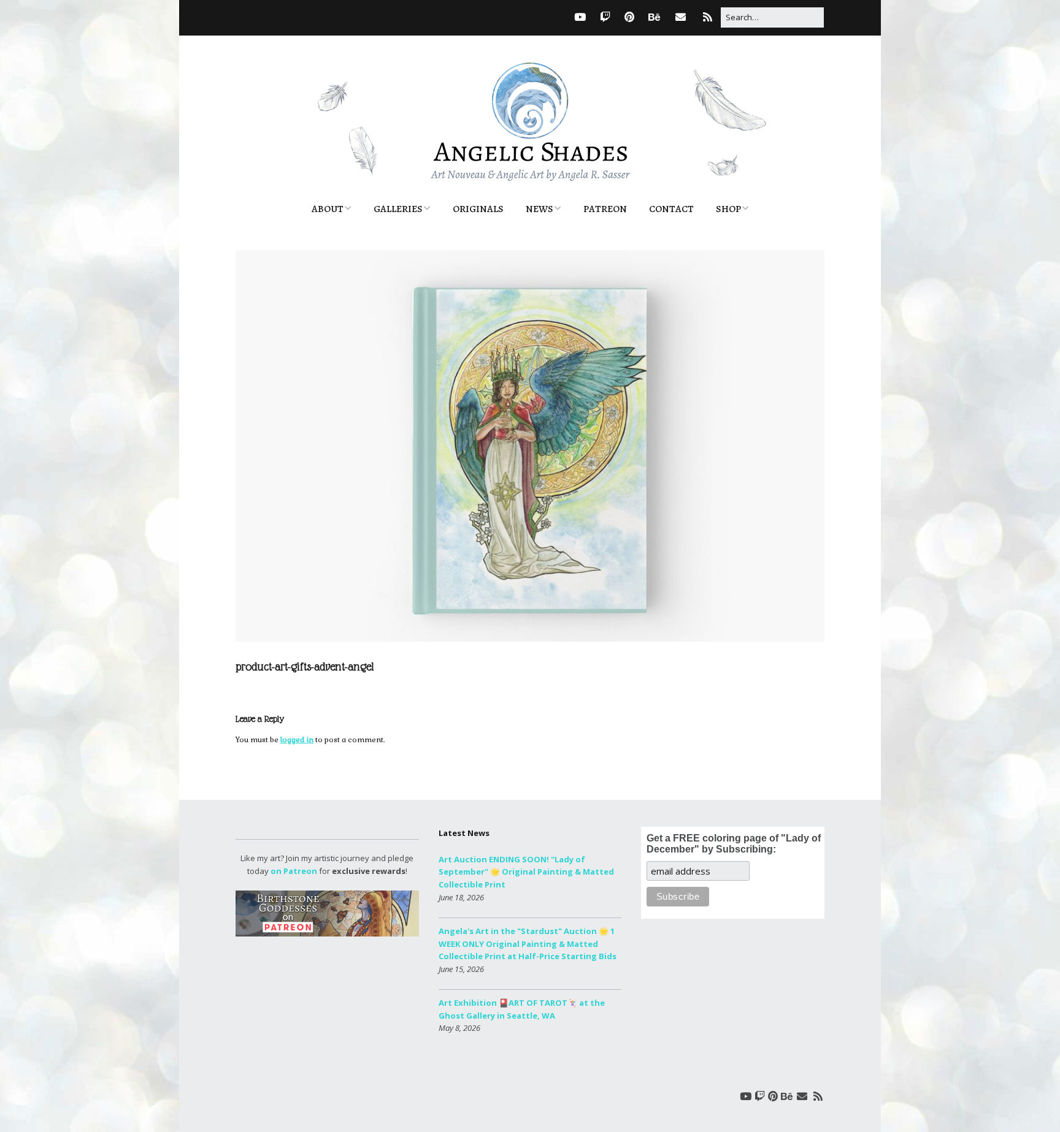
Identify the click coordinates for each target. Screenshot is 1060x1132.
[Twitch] (605, 17)
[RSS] (707, 17)
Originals (478, 209)
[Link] (556, 17)
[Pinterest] (629, 17)
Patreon (605, 209)
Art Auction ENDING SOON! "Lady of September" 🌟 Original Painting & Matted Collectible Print (526, 872)
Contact (671, 209)
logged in (296, 740)
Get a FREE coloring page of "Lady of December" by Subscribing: (734, 843)
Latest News (464, 832)
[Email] (680, 17)
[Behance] (654, 17)
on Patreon (294, 870)
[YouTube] (580, 17)
